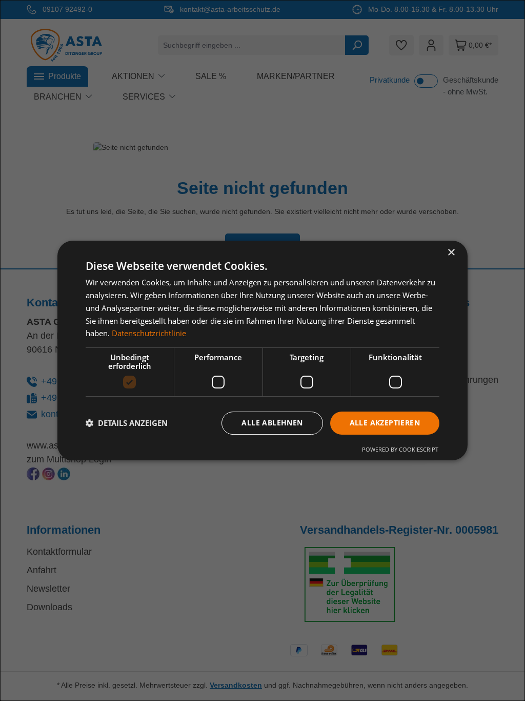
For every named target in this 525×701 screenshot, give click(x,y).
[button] (127, 423)
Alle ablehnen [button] (271, 422)
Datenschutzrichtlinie (149, 333)
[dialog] (262, 350)
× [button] (451, 253)
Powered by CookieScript (400, 449)
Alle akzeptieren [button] (385, 422)
